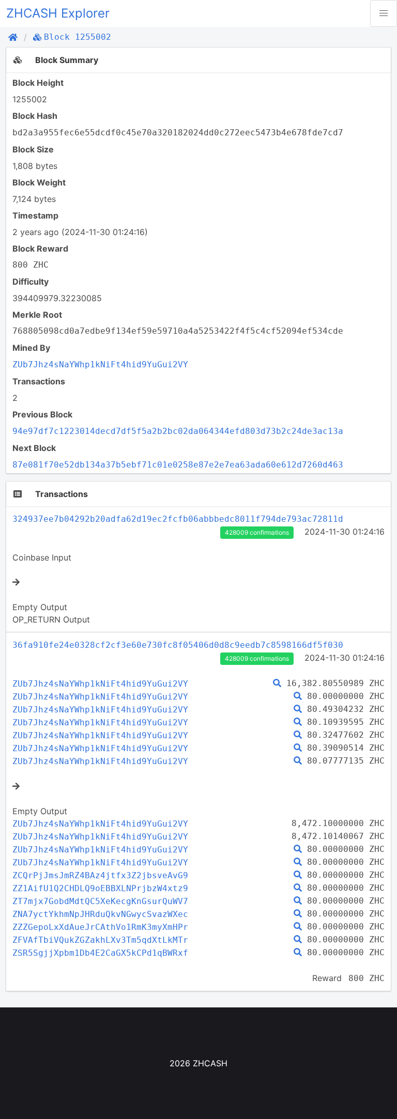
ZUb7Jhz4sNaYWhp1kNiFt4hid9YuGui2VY (100, 364)
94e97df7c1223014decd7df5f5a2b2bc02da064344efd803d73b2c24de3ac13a (177, 431)
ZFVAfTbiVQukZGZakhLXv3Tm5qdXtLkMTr (100, 940)
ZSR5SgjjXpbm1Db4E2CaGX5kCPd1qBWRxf (100, 953)
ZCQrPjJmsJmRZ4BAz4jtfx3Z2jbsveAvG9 (100, 875)
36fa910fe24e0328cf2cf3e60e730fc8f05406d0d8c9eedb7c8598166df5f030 (177, 645)
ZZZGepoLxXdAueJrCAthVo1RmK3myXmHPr (100, 927)
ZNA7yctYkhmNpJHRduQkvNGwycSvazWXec (100, 914)
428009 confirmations (257, 532)
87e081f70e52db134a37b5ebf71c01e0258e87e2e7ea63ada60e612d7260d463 (177, 465)
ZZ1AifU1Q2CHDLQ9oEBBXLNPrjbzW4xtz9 (100, 888)
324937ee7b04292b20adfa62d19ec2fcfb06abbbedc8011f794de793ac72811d (177, 519)
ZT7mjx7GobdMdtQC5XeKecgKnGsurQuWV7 (100, 901)
